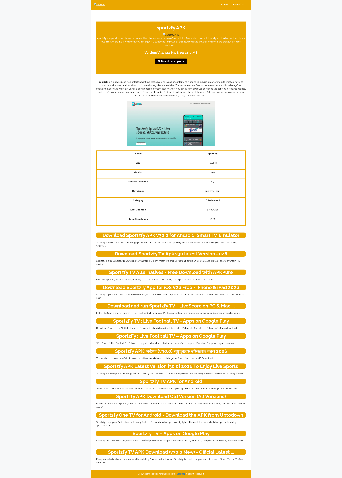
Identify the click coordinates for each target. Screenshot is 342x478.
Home (224, 4)
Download (239, 4)
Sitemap (181, 474)
